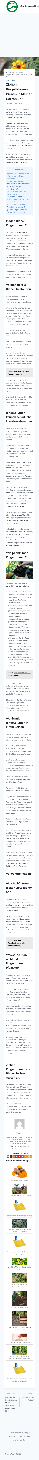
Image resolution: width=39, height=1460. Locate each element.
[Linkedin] (16, 1156)
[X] (11, 1156)
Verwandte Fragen (14, 197)
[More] (31, 1156)
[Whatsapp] (28, 1156)
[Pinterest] (19, 1156)
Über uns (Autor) (15, 1436)
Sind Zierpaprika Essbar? (28, 1397)
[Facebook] (8, 1156)
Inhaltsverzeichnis (19, 1440)
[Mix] (25, 1156)
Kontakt (27, 1436)
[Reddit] (13, 1156)
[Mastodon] (22, 1156)
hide (22, 169)
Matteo (10, 103)
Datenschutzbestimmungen (19, 1433)
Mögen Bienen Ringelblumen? (18, 173)
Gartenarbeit (11, 80)
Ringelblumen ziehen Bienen (17, 235)
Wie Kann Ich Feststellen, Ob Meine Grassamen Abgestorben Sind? (11, 1402)
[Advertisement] (19, 33)
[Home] (6, 72)
